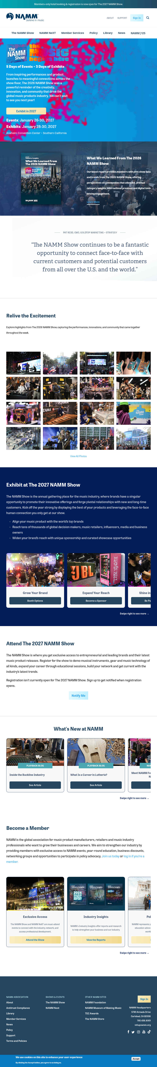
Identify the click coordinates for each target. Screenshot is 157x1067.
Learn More (93, 202)
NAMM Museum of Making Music (103, 1008)
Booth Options (35, 600)
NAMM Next (52, 1008)
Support (122, 17)
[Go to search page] (148, 18)
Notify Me (78, 695)
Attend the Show (35, 940)
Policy (94, 32)
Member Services (72, 32)
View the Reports (95, 940)
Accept (136, 1059)
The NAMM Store (94, 1019)
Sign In (137, 18)
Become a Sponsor (96, 600)
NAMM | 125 (138, 33)
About (110, 17)
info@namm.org (143, 1024)
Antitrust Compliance (18, 1008)
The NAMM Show (22, 32)
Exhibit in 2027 (26, 111)
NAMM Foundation (95, 1002)
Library (108, 32)
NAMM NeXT (47, 32)
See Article (35, 785)
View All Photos (78, 456)
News (121, 32)
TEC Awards (92, 1013)
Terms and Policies (16, 1041)
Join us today (110, 856)
